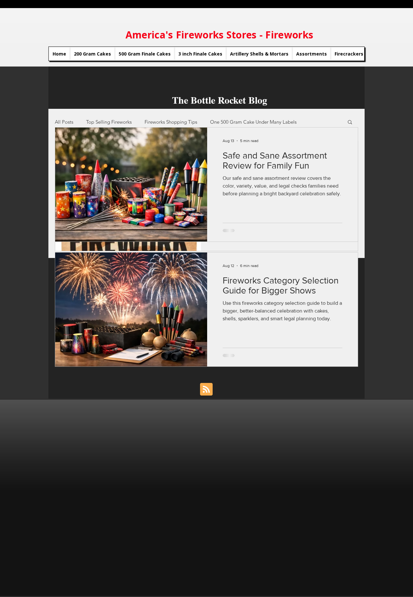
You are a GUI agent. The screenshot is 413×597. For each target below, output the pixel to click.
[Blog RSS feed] (206, 389)
